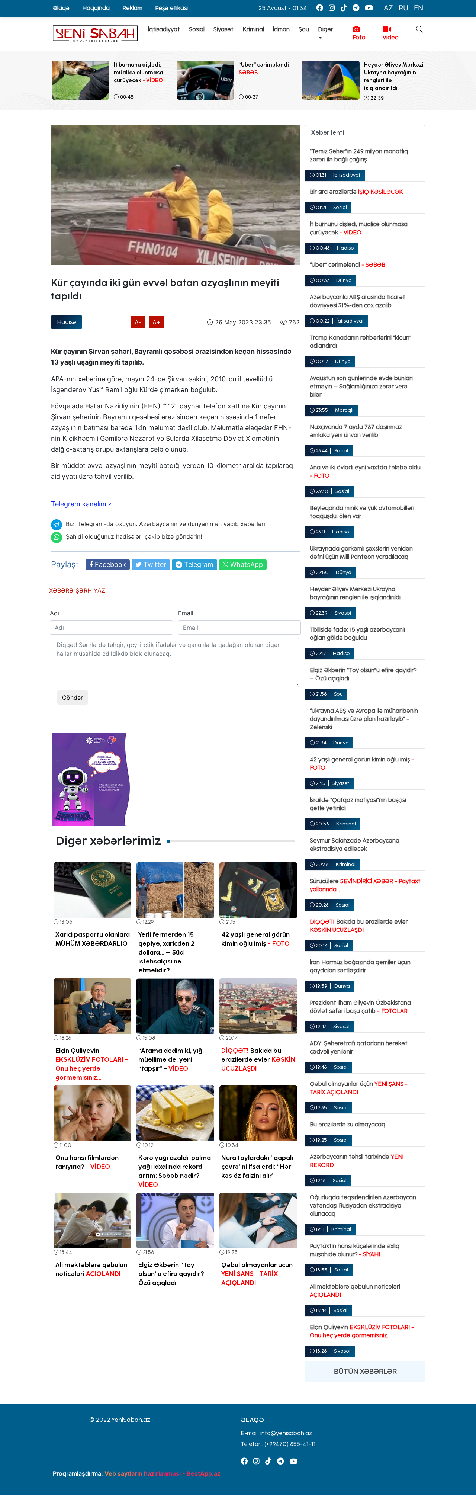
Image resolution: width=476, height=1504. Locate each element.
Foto (359, 37)
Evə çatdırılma (71, 271)
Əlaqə (61, 8)
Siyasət (223, 29)
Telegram (197, 564)
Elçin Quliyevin (91, 1064)
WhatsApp (245, 564)
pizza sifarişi (209, 449)
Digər (325, 29)
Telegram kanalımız (81, 504)
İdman (281, 29)
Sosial (197, 29)
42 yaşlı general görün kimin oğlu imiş (255, 939)
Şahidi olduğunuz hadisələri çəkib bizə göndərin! (134, 536)
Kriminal (253, 29)
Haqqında (96, 8)
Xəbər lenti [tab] (327, 132)
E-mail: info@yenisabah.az (276, 1433)
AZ (388, 8)
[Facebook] (319, 8)
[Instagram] (332, 8)
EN (418, 8)
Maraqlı (344, 410)
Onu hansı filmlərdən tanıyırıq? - (87, 1162)
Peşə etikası (171, 8)
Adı (54, 613)
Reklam (132, 8)
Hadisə (66, 322)
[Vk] (344, 8)
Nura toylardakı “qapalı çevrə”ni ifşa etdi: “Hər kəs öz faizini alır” (257, 1166)
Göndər (72, 697)
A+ (156, 322)
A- (138, 322)
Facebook (109, 564)
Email (185, 613)
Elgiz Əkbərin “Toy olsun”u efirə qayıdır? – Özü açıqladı (174, 1273)
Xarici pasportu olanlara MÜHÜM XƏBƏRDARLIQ (92, 939)
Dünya (344, 280)
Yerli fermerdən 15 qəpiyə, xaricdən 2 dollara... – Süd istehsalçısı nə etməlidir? (166, 952)
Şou (304, 29)
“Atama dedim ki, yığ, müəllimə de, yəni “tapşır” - (171, 1059)
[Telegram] (356, 8)
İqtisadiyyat (164, 29)
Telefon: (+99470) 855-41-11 (278, 1444)
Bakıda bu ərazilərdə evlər (258, 1059)
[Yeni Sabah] (95, 33)
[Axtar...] (415, 53)
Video (391, 37)
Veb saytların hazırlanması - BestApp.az (162, 1473)
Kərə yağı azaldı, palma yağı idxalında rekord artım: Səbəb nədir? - (174, 1171)
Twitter (154, 564)
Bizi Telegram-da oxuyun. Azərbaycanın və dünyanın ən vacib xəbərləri (165, 523)
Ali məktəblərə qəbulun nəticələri (91, 1269)
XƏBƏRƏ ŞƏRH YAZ (77, 590)
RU (403, 8)
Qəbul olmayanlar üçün (257, 1273)
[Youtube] (369, 8)
